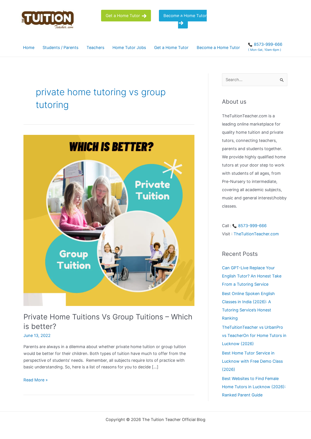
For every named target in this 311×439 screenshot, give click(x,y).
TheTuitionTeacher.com (256, 233)
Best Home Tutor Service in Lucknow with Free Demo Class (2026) (252, 361)
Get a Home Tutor (123, 15)
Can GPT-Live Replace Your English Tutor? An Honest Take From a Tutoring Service (251, 276)
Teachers (95, 47)
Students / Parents (60, 47)
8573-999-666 (252, 225)
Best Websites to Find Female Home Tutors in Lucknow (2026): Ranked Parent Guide (254, 386)
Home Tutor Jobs (129, 47)
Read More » (35, 380)
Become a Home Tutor (185, 15)
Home (28, 47)
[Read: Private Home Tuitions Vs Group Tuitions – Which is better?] (108, 220)
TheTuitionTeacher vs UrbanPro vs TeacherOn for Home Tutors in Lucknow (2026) (254, 335)
